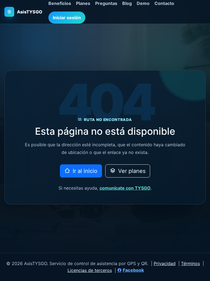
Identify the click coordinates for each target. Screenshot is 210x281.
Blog (127, 3)
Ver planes (130, 171)
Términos (190, 263)
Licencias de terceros (90, 270)
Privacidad (165, 263)
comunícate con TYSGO (125, 188)
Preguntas (106, 3)
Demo (143, 3)
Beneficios (59, 3)
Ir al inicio (84, 171)
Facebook (133, 270)
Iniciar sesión (67, 17)
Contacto (164, 3)
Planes (83, 3)
